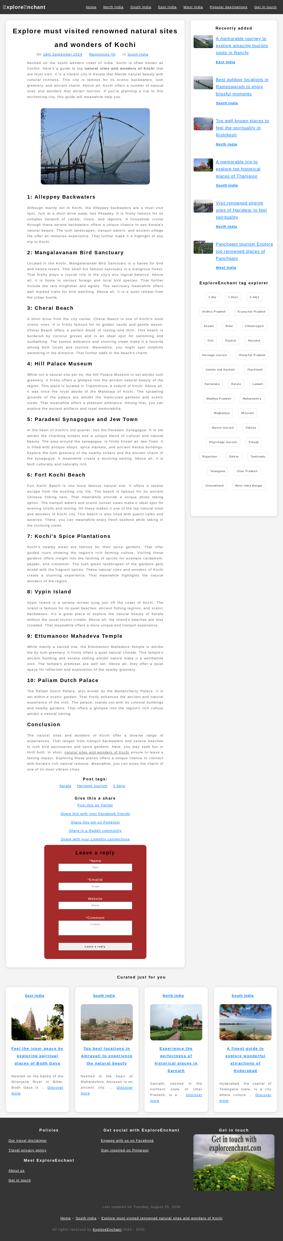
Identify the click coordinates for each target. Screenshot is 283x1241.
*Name (95, 861)
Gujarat (230, 340)
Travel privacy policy (28, 1150)
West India (193, 7)
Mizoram (247, 413)
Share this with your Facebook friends (95, 814)
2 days (119, 786)
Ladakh (258, 384)
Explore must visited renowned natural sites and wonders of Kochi (162, 1218)
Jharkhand (255, 369)
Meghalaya (222, 413)
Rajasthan (209, 456)
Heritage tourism (92, 786)
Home (91, 7)
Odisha (251, 427)
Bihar (229, 326)
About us (17, 1170)
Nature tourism (223, 427)
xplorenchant (24, 7)
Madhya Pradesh (219, 398)
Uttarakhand (215, 485)
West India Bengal (248, 485)
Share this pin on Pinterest (95, 822)
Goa (211, 340)
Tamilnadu (258, 456)
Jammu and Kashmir (220, 369)
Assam (209, 326)
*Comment (95, 918)
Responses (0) (102, 54)
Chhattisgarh (254, 326)
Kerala (65, 786)
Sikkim (234, 456)
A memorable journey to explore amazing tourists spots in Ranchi (242, 45)
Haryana (254, 340)
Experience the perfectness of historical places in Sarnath (176, 1059)
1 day (212, 297)
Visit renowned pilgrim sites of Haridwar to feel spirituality (241, 210)
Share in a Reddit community (95, 830)
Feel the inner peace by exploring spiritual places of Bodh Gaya (37, 1055)
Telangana (217, 471)
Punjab (254, 442)
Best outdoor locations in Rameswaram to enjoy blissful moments (242, 86)
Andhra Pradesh (214, 311)
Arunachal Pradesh (251, 311)
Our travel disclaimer (28, 1140)
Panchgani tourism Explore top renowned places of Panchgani (244, 251)
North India (113, 7)
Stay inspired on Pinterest (125, 1150)
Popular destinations (229, 7)
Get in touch (265, 7)
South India (140, 7)
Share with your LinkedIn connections (95, 839)
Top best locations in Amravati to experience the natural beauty (107, 1055)
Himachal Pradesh (252, 355)
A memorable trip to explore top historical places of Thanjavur (238, 169)
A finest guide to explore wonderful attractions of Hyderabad (246, 1059)
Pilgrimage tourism (223, 442)
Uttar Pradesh (247, 471)
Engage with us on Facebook (127, 1140)
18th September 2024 (62, 54)
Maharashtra (252, 398)
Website (95, 899)
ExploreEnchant (107, 1229)
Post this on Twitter (95, 805)
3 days (254, 297)
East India (167, 7)
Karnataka (212, 384)
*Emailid (95, 880)
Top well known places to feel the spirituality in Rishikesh (242, 128)
